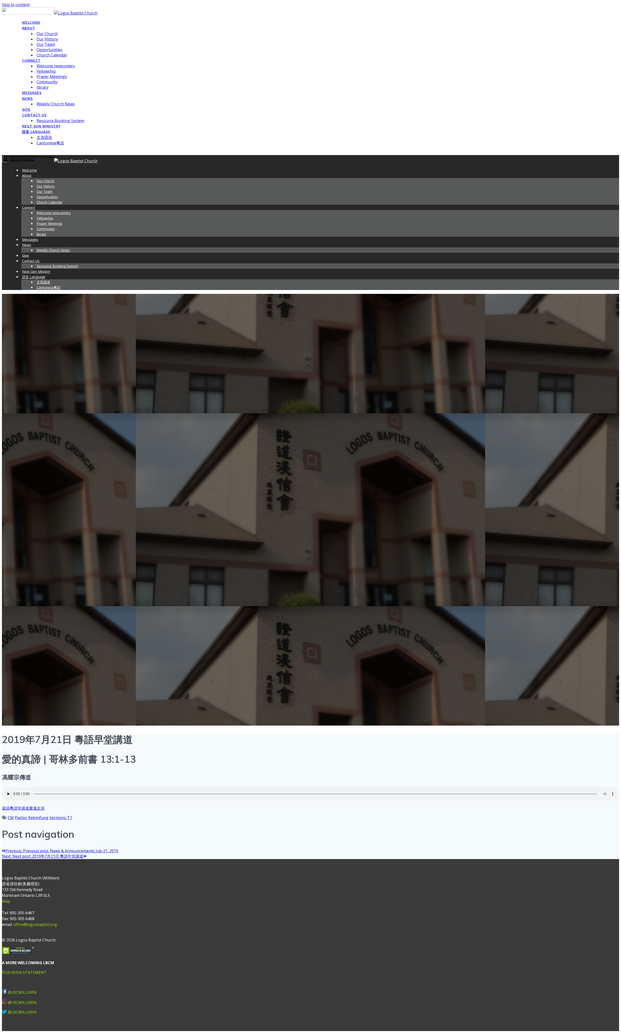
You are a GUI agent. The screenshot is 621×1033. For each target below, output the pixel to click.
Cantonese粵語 (50, 143)
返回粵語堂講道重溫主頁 (23, 808)
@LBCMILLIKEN (22, 992)
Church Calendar (52, 55)
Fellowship (46, 71)
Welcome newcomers (56, 66)
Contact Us (34, 115)
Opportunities (49, 49)
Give (26, 109)
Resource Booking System (60, 120)
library (43, 87)
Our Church (47, 33)
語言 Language (36, 131)
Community (47, 82)
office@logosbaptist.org (35, 924)
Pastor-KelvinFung (32, 817)
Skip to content (16, 4)
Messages (31, 92)
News (27, 98)
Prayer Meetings (52, 76)
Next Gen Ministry (41, 126)
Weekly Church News (56, 104)
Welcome (31, 22)
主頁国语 (44, 137)
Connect (31, 60)
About (28, 28)
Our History (47, 39)
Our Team (46, 44)
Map (6, 901)
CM (11, 817)
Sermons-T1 (60, 817)
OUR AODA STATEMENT (24, 972)
